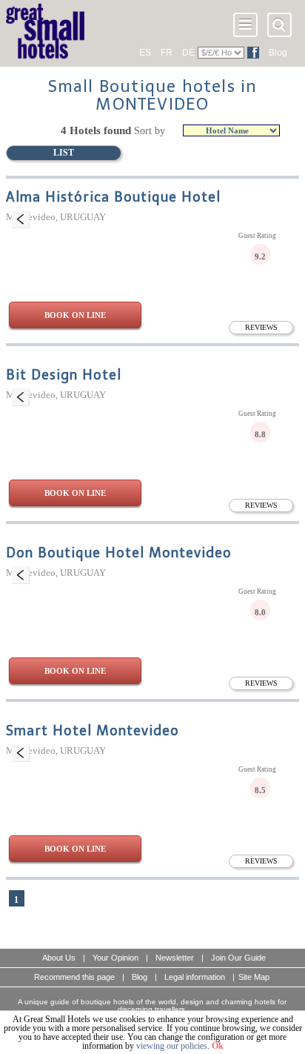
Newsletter (174, 957)
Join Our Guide (238, 957)
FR (166, 52)
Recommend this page (74, 976)
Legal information (194, 976)
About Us (59, 957)
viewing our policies (171, 1046)
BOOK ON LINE (75, 315)
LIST (63, 153)
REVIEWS (261, 327)
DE (188, 52)
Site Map (253, 976)
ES (145, 52)
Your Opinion (115, 957)
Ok (218, 1046)
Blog (278, 52)
